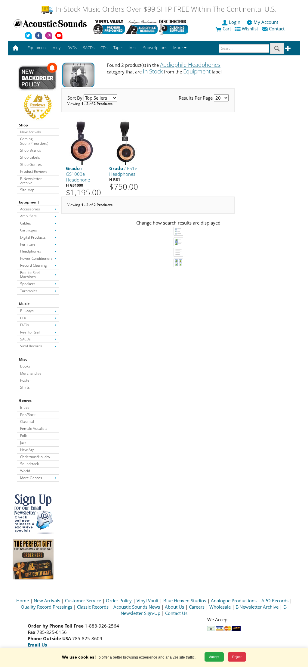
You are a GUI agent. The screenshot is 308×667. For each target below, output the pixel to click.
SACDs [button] (88, 47)
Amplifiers (28, 216)
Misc (23, 359)
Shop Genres (31, 164)
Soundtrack (29, 463)
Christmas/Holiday (35, 456)
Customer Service (83, 600)
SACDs (25, 339)
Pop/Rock (27, 414)
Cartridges (28, 230)
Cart (226, 29)
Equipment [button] (37, 47)
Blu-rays (27, 310)
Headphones (30, 251)
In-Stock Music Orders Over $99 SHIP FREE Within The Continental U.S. (165, 9)
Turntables (29, 290)
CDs (23, 318)
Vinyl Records (31, 346)
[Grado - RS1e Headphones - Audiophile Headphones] (125, 141)
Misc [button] (133, 47)
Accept (214, 657)
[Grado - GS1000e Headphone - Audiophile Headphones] (82, 141)
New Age (27, 449)
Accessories (30, 209)
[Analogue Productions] (142, 27)
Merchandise (31, 373)
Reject (237, 657)
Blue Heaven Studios (184, 600)
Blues (24, 407)
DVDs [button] (72, 47)
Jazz (23, 442)
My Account (265, 22)
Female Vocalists (34, 428)
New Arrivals (30, 132)
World (25, 470)
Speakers (27, 283)
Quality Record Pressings (46, 607)
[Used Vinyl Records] (109, 27)
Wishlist (250, 29)
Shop (23, 125)
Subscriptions (155, 47)
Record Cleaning (33, 265)
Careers (197, 607)
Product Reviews (34, 171)
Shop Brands (30, 150)
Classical (27, 421)
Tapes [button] (118, 47)
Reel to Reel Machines (30, 274)
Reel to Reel (30, 332)
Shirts (25, 387)
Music (24, 303)
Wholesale (220, 607)
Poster (25, 380)
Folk (23, 435)
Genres (25, 400)
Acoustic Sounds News (136, 607)
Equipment (29, 202)
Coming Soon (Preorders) (34, 141)
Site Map (27, 189)
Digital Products (33, 237)
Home (22, 600)
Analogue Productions (234, 600)
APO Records (274, 600)
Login (235, 22)
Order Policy (119, 600)
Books (25, 366)
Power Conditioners (36, 258)
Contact (277, 29)
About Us (174, 607)
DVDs (24, 324)
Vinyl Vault (148, 600)
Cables (25, 223)
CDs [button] (103, 47)
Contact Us (176, 613)
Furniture (27, 244)
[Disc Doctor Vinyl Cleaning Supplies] (174, 27)
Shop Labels (30, 157)
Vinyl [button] (57, 47)
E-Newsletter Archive (31, 180)
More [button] (178, 47)
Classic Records (93, 607)
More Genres (31, 477)
